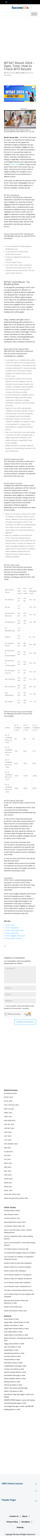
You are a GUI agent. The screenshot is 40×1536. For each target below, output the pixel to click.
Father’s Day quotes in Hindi (13, 1391)
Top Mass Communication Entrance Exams (18, 1290)
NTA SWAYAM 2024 (11, 1144)
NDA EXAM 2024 (9, 1120)
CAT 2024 (7, 1159)
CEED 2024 (7, 1175)
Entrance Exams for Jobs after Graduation (18, 1263)
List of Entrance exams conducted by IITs (17, 1286)
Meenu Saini (10, 73)
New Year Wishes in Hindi (12, 1347)
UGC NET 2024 (9, 1124)
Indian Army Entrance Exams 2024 (15, 1311)
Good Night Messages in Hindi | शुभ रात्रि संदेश (19, 1406)
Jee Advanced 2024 (10, 1093)
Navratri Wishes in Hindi (12, 1359)
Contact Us (14, 1516)
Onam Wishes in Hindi (11, 1319)
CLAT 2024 (8, 1140)
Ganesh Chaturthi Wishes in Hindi (15, 1372)
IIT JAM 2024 (8, 1152)
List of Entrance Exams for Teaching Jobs (17, 1275)
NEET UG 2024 (9, 1109)
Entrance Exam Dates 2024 (13, 1307)
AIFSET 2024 (8, 1190)
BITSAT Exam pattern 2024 (14, 930)
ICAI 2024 (7, 1155)
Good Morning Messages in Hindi (15, 1403)
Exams (28, 73)
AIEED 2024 (8, 1183)
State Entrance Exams (11, 1214)
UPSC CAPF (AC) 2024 (11, 1105)
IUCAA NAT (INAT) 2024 (12, 1194)
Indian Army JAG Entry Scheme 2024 (16, 1198)
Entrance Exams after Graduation (15, 1271)
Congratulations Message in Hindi (15, 1366)
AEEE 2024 (7, 1167)
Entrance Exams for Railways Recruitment (18, 1279)
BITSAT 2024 (14, 164)
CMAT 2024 (8, 1117)
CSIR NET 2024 (9, 1128)
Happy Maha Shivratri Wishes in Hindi (16, 1329)
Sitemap (20, 1527)
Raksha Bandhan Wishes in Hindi (15, 1379)
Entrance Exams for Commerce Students (17, 1267)
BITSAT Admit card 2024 (13, 938)
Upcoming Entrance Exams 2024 (15, 1222)
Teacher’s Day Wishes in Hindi (14, 1369)
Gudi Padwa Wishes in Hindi (13, 1332)
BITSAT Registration (12, 928)
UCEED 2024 (8, 1179)
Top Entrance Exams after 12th (14, 1226)
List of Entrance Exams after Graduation (17, 1282)
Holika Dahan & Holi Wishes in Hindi (16, 1335)
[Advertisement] (20, 37)
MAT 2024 (7, 1171)
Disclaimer (25, 1522)
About (24, 1516)
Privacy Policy (12, 1522)
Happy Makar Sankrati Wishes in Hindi (16, 1322)
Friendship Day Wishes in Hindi (14, 1353)
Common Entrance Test (12, 1218)
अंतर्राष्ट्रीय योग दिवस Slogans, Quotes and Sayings (19, 1400)
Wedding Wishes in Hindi (12, 1409)
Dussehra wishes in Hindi (12, 1356)
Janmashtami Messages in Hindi (14, 1375)
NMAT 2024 (8, 1113)
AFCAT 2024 (8, 1101)
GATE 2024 (7, 1132)
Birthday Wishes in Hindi (12, 1382)
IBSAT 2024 (8, 1163)
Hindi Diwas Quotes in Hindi (13, 1363)
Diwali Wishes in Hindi (11, 1350)
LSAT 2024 (8, 1136)
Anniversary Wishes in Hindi (13, 1385)
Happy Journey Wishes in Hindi (14, 1344)
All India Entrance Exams (12, 1210)
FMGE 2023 (8, 1187)
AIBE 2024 (7, 1148)
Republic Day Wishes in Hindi (13, 1325)
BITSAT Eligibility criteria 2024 (15, 936)
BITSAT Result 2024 (12, 933)
